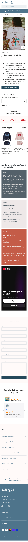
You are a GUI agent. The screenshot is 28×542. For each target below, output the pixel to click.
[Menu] (2, 2)
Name (2, 326)
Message (3, 361)
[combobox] (14, 6)
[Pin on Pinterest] (9, 105)
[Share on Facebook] (6, 105)
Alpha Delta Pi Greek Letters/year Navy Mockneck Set (6, 150)
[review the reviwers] (6, 409)
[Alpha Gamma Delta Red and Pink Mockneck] (19, 138)
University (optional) (6, 354)
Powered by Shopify (16, 538)
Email (2, 333)
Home (2, 14)
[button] (25, 2)
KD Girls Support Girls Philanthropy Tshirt (14, 14)
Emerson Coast (5, 52)
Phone (3, 340)
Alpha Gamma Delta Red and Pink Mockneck (19, 149)
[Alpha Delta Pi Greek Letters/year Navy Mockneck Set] (7, 138)
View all (24, 127)
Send (14, 377)
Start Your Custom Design (10, 87)
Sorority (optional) (6, 347)
